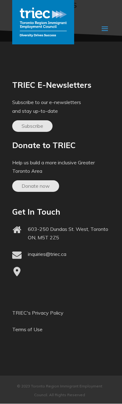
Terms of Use (27, 329)
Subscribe (32, 126)
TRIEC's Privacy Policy (38, 313)
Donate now (36, 186)
